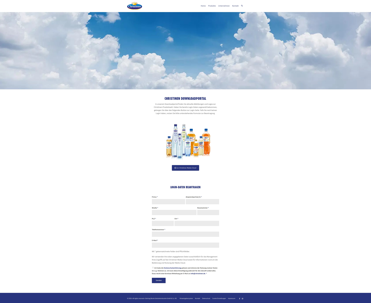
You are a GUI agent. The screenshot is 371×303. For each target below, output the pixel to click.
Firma (155, 197)
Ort (176, 218)
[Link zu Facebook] (239, 298)
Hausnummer (203, 208)
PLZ (154, 218)
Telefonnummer (158, 229)
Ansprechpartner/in (194, 197)
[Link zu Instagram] (242, 298)
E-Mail (155, 240)
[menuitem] (203, 6)
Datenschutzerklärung (172, 268)
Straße (155, 208)
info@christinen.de (198, 273)
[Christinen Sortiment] (185, 138)
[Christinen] (134, 6)
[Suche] (242, 6)
